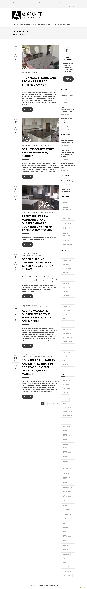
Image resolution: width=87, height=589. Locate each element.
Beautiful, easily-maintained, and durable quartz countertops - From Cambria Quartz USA (37, 223)
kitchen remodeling (66, 501)
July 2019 (68, 314)
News (35, 74)
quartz (64, 531)
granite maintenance (66, 467)
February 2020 (68, 291)
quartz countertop (66, 536)
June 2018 (68, 360)
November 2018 (68, 341)
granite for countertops (67, 457)
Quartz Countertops (52, 212)
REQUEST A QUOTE (68, 79)
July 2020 (68, 272)
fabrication (66, 426)
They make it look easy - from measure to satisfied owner (40, 81)
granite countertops (67, 452)
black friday (66, 388)
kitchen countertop (66, 496)
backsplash (66, 380)
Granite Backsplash (66, 435)
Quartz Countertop (41, 74)
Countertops (67, 407)
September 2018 (68, 348)
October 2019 (68, 306)
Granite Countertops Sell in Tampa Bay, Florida (38, 153)
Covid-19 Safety (67, 411)
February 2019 (68, 329)
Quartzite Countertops (67, 234)
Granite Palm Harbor (66, 478)
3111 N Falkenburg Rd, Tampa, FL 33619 (26, 2)
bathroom (65, 384)
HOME (13, 24)
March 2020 (68, 287)
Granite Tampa (67, 487)
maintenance (66, 514)
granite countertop (66, 440)
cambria (65, 396)
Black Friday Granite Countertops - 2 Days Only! (68, 165)
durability (65, 423)
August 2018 (68, 352)
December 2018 (68, 337)
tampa (64, 562)
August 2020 (68, 268)
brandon (65, 392)
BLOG (43, 24)
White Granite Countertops (67, 570)
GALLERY (49, 24)
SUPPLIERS (66, 24)
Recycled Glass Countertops (67, 239)
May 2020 (68, 279)
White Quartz (66, 575)
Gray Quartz (66, 491)
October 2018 (68, 345)
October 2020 (68, 260)
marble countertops (67, 519)
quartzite (65, 545)
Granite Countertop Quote (66, 446)
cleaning (65, 400)
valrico (64, 566)
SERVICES (20, 24)
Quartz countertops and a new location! (67, 141)
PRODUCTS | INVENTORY (32, 24)
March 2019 (68, 325)
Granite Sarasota (65, 483)
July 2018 (68, 356)
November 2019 (68, 302)
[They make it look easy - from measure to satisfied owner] (40, 57)
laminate (65, 505)
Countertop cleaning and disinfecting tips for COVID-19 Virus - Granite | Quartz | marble (38, 367)
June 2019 (68, 318)
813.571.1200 (64, 2)
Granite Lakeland (65, 462)
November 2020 (68, 256)
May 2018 (68, 364)
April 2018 (68, 368)
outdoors (65, 527)
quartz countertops (67, 541)
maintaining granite (66, 510)
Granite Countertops (28, 74)
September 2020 (68, 264)
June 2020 (68, 276)
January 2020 (68, 295)
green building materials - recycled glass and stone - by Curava (38, 264)
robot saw (65, 554)
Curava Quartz (67, 415)
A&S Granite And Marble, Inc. (30, 72)
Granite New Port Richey (66, 473)
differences (66, 419)
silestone (65, 558)
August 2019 (68, 310)
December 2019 (68, 299)
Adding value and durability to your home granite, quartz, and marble (38, 316)
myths (64, 523)
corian (64, 403)
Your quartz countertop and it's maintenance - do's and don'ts (67, 153)
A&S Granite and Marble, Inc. (49, 585)
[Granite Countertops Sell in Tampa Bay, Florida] (40, 130)
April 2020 (68, 283)
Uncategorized (49, 306)
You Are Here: (47, 33)
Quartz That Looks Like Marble (66, 229)
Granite (65, 430)
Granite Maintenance (66, 208)
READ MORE (27, 109)
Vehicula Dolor (66, 191)
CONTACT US (57, 24)
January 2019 (68, 333)
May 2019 (68, 322)
